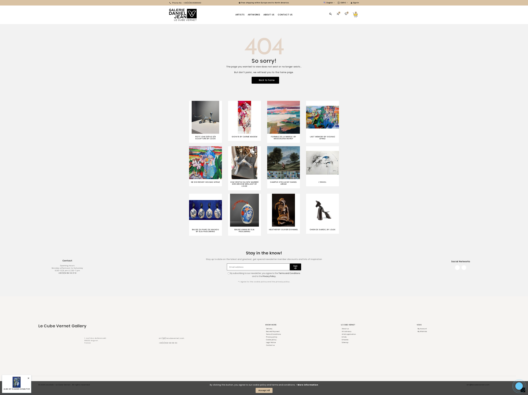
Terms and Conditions (289, 273)
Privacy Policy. (269, 276)
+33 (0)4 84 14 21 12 (67, 273)
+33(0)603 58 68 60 (168, 343)
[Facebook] (457, 267)
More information (308, 384)
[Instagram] (464, 267)
